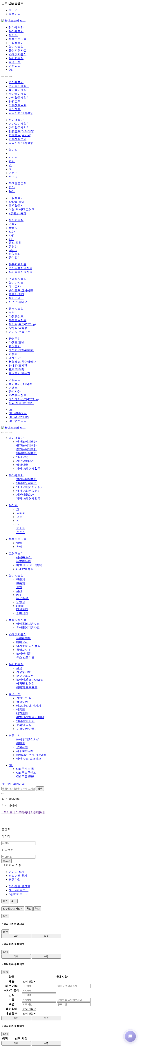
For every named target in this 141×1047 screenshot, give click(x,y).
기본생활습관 (17, 105)
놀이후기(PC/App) (20, 383)
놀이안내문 (16, 298)
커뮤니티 (15, 65)
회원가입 (15, 13)
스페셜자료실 (17, 54)
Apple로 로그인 (18, 894)
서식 (12, 312)
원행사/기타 (16, 294)
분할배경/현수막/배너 (23, 361)
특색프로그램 (17, 39)
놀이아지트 (16, 282)
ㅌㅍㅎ (13, 176)
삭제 (16, 956)
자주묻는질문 (17, 395)
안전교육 (15, 101)
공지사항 (15, 391)
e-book (13, 250)
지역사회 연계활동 (21, 113)
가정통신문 (16, 316)
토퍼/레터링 (16, 369)
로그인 (13, 10)
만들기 (13, 224)
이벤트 (13, 387)
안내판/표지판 (18, 365)
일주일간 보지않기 (13, 908)
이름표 (13, 354)
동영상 (13, 246)
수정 (46, 956)
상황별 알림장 (18, 328)
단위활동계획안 (19, 97)
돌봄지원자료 (17, 50)
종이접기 (15, 257)
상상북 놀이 (16, 201)
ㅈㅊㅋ (13, 172)
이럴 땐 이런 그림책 (22, 209)
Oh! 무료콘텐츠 (19, 417)
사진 (12, 235)
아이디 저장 (13, 865)
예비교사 (15, 286)
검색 (40, 788)
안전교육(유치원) (20, 135)
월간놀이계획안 (19, 89)
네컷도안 (15, 357)
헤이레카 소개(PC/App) (24, 399)
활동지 (13, 227)
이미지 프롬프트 (19, 331)
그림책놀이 (16, 42)
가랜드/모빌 (16, 342)
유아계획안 (16, 31)
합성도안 (15, 346)
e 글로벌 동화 (17, 213)
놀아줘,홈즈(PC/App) (22, 324)
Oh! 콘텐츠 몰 (18, 413)
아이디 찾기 (16, 871)
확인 (5, 901)
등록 (46, 936)
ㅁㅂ (12, 161)
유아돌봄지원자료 (20, 272)
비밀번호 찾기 (18, 875)
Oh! (11, 69)
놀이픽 (13, 35)
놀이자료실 (16, 46)
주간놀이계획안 (19, 93)
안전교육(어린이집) (21, 131)
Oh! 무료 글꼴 (18, 420)
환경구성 (15, 62)
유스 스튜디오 (18, 301)
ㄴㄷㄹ (13, 157)
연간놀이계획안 (19, 86)
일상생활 (15, 109)
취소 (13, 901)
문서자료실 (16, 58)
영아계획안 (16, 27)
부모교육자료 (17, 320)
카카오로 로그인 (19, 886)
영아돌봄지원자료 (20, 268)
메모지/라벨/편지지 (21, 350)
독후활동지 (16, 205)
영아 (12, 187)
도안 (12, 231)
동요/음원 (15, 242)
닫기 (16, 936)
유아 (12, 191)
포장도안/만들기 (19, 373)
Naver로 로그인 (18, 890)
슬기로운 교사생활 (21, 290)
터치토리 (15, 253)
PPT (11, 239)
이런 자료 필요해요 (21, 403)
